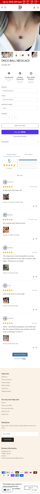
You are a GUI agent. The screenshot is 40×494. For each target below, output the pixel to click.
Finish (3, 96)
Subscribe (7, 439)
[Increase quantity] (14, 117)
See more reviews (20, 354)
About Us (4, 377)
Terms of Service (6, 380)
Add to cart (20, 126)
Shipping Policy (6, 391)
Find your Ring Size (7, 408)
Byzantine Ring (14, 273)
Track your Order (6, 405)
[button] (27, 160)
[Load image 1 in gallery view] (20, 31)
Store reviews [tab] (29, 154)
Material (4, 87)
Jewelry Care (5, 411)
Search (3, 403)
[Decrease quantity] (3, 117)
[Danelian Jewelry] (20, 7)
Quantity (4, 113)
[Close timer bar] (38, 1)
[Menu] (2, 7)
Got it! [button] (31, 488)
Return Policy (5, 385)
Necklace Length (6, 104)
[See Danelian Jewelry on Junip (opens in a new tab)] (24, 359)
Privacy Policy (5, 382)
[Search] (6, 7)
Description (5, 142)
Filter (21, 175)
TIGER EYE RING (14, 235)
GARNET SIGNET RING (16, 202)
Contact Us (4, 388)
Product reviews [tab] (11, 154)
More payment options (20, 136)
